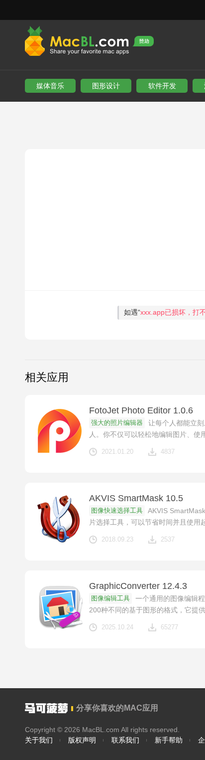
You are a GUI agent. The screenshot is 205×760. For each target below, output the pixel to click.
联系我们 (125, 740)
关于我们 (39, 740)
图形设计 (106, 86)
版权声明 (82, 740)
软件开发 (162, 86)
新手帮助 (169, 740)
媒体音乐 (50, 86)
